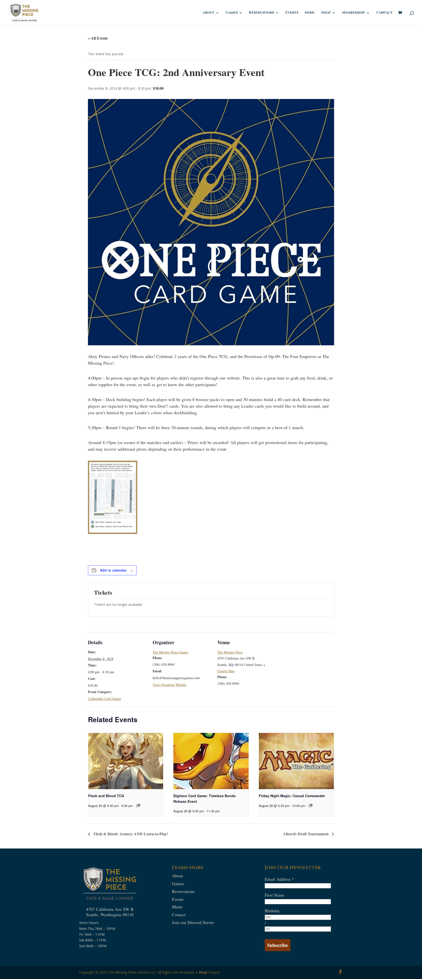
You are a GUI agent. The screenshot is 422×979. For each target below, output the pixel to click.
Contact (384, 13)
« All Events (98, 38)
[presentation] (125, 761)
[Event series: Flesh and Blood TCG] (138, 805)
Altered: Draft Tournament (306, 834)
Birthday (272, 911)
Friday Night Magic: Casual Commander (292, 795)
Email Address (279, 879)
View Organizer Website (169, 684)
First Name (275, 895)
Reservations (261, 13)
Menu (310, 13)
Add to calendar (113, 570)
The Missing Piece (230, 652)
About (208, 13)
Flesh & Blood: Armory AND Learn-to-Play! (130, 834)
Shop (203, 972)
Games (232, 13)
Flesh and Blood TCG (106, 795)
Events (291, 13)
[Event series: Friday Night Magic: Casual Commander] (310, 805)
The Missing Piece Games (170, 652)
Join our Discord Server (193, 922)
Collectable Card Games (104, 698)
